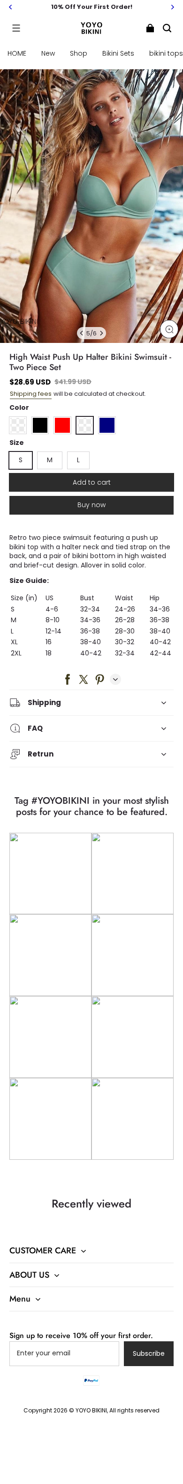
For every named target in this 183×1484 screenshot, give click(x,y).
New (48, 53)
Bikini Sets (118, 53)
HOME (17, 53)
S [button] (21, 460)
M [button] (50, 460)
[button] (16, 28)
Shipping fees (31, 393)
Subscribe (149, 1353)
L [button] (78, 460)
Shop (78, 53)
